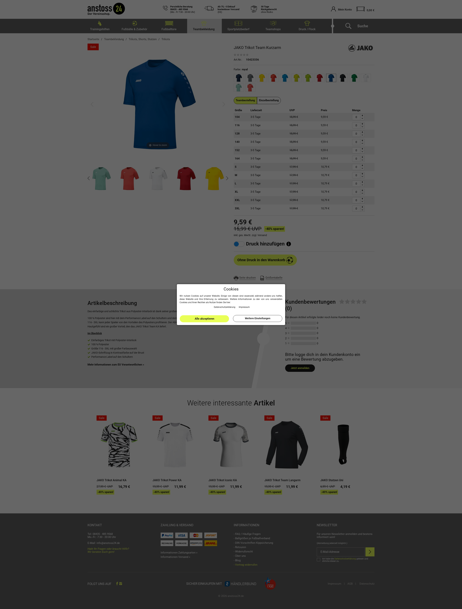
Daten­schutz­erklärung (225, 307)
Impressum (244, 307)
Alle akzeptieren (204, 318)
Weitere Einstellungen (257, 318)
